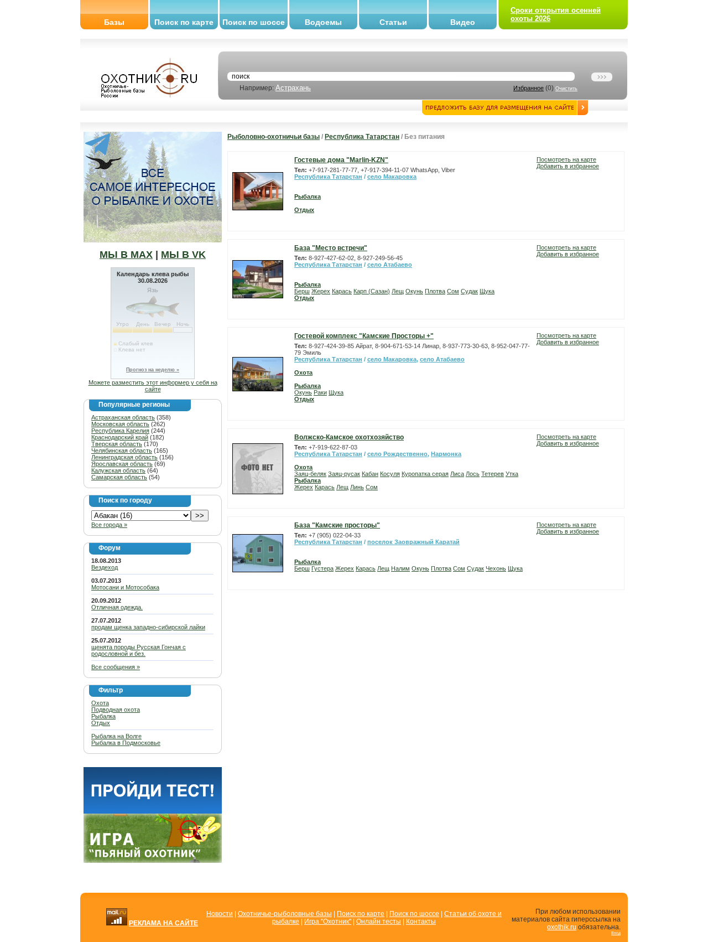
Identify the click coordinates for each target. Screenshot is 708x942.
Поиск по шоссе (253, 22)
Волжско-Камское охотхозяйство (349, 437)
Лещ (398, 291)
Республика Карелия (120, 430)
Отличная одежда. (117, 607)
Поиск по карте (184, 22)
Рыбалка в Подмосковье (125, 742)
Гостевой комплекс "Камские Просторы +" (364, 336)
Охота (100, 703)
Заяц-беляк (310, 473)
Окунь (414, 291)
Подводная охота (115, 709)
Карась (342, 291)
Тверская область (116, 444)
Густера (322, 568)
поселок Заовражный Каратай (413, 542)
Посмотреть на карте (566, 159)
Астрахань (293, 88)
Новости (219, 914)
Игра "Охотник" (327, 921)
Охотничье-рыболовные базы (285, 914)
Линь (357, 487)
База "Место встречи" (330, 248)
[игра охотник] (153, 860)
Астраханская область (123, 417)
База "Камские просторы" (337, 525)
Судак (469, 291)
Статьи (393, 22)
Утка (512, 473)
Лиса (457, 473)
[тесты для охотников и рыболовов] (153, 811)
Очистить (566, 88)
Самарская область (119, 477)
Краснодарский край (119, 437)
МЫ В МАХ (126, 254)
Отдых (100, 723)
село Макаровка (392, 176)
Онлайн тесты (378, 921)
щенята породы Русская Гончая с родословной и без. (138, 650)
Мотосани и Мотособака (125, 587)
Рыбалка (103, 716)
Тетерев (492, 473)
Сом (453, 291)
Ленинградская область (124, 457)
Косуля (390, 473)
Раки (320, 392)
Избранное (528, 88)
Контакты (421, 921)
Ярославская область (122, 463)
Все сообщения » (115, 667)
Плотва (435, 291)
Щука (487, 291)
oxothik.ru (561, 927)
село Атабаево (389, 264)
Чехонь (496, 568)
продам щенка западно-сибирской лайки (148, 627)
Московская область (120, 424)
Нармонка (446, 454)
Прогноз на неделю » (152, 369)
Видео (462, 22)
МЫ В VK (183, 254)
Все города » (109, 524)
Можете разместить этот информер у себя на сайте (152, 385)
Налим (400, 568)
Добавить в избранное (568, 166)
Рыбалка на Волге (116, 736)
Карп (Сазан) (371, 291)
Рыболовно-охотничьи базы (273, 137)
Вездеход (104, 567)
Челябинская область (121, 450)
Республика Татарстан (362, 137)
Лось (473, 473)
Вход (616, 933)
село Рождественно (397, 454)
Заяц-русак (344, 473)
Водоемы (323, 22)
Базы (114, 22)
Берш (302, 291)
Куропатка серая (425, 473)
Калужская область (118, 470)
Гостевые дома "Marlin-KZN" (341, 160)
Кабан (370, 473)
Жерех (320, 291)
